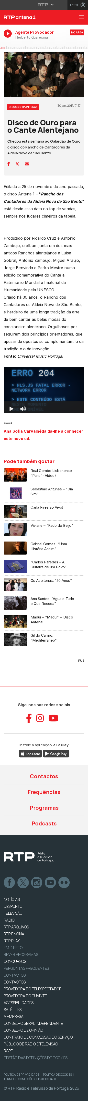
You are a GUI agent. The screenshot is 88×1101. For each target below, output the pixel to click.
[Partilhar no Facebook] (8, 164)
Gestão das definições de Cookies (35, 1057)
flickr (64, 883)
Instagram (37, 883)
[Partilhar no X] (17, 164)
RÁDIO (9, 920)
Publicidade (47, 1079)
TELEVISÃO (13, 913)
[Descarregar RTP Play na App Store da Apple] (30, 753)
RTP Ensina (14, 934)
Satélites (13, 1009)
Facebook (9, 883)
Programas (44, 807)
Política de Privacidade (21, 1074)
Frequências (44, 792)
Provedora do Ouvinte (25, 995)
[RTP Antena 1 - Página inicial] (29, 17)
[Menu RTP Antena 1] (83, 17)
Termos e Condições (19, 1079)
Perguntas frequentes (26, 968)
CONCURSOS (15, 961)
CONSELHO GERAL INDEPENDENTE (33, 1023)
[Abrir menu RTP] (44, 4)
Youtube (50, 883)
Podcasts (44, 823)
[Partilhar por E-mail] (27, 164)
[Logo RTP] (29, 857)
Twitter (23, 883)
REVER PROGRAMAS (21, 954)
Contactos (44, 776)
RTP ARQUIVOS (16, 927)
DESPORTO (13, 906)
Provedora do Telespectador (33, 989)
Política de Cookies (57, 1074)
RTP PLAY (12, 940)
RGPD (8, 1051)
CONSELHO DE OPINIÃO (23, 1030)
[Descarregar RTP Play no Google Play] (56, 753)
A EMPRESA (13, 1016)
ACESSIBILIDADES (18, 1002)
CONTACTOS (15, 982)
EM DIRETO (13, 947)
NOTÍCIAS (12, 899)
